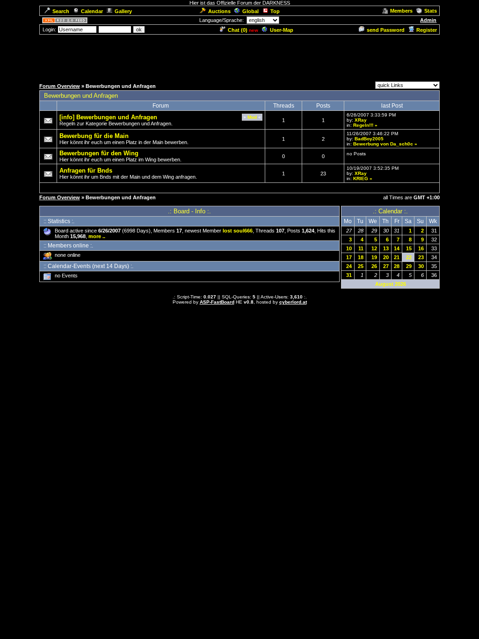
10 (349, 248)
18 (360, 257)
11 (360, 248)
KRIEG (360, 178)
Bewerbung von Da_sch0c (383, 143)
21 (396, 257)
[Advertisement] (239, 57)
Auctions (219, 11)
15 (409, 248)
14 (396, 248)
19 (374, 257)
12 (374, 248)
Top (275, 11)
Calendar (92, 11)
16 (421, 248)
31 (349, 275)
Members (401, 11)
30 (421, 266)
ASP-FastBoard (217, 302)
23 (421, 257)
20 (386, 257)
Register (426, 30)
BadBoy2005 (369, 138)
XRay (361, 120)
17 (349, 257)
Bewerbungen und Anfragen (81, 95)
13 (386, 248)
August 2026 (390, 284)
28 (396, 266)
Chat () (237, 30)
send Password (386, 30)
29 (409, 266)
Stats (430, 11)
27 (386, 266)
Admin (428, 20)
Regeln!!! (363, 125)
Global (250, 11)
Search (60, 11)
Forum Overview (59, 86)
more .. (96, 236)
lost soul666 (238, 230)
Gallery (123, 11)
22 (409, 257)
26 (374, 266)
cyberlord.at (293, 302)
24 (349, 266)
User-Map (281, 30)
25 (360, 266)
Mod (252, 117)
